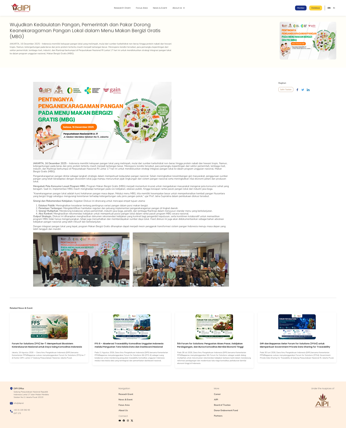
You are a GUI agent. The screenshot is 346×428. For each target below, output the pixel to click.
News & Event (160, 7)
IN (334, 7)
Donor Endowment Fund (226, 410)
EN (329, 7)
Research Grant (122, 7)
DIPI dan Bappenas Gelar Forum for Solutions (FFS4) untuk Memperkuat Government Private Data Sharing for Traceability (295, 345)
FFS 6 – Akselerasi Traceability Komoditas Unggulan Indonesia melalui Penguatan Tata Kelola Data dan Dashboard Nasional (129, 345)
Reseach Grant (126, 394)
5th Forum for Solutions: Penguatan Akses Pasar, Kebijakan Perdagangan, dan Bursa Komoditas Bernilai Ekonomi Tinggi (210, 345)
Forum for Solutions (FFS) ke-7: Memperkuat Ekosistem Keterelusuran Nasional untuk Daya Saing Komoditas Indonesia (47, 345)
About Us (177, 7)
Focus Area (142, 7)
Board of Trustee (222, 405)
